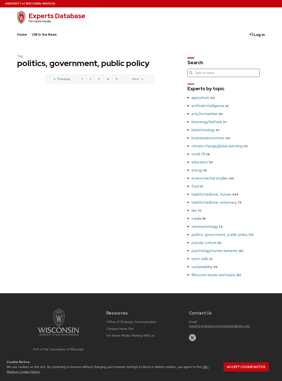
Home (22, 34)
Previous (64, 79)
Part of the (58, 349)
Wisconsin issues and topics (216, 274)
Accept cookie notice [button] (246, 367)
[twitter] (192, 337)
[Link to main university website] (58, 336)
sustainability (204, 266)
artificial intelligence (210, 105)
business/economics (210, 137)
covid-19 (200, 154)
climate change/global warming (219, 146)
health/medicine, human (214, 194)
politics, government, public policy (222, 234)
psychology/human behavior (217, 250)
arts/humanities (207, 113)
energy (199, 170)
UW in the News (44, 34)
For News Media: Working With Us (130, 336)
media (198, 218)
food (197, 186)
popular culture (206, 242)
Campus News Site (120, 329)
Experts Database (57, 15)
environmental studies (212, 178)
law (196, 210)
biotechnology (205, 129)
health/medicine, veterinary (216, 202)
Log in (259, 34)
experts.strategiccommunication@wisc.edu (219, 326)
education (202, 162)
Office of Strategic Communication (131, 322)
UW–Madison (30, 3)
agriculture (203, 97)
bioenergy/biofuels (209, 121)
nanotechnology (207, 226)
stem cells (202, 258)
